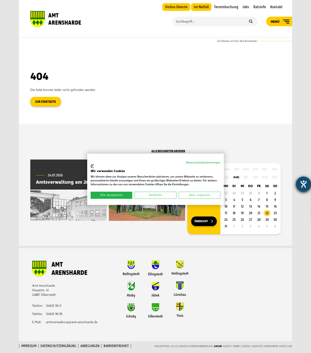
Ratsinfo (259, 7)
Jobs (245, 7)
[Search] (251, 22)
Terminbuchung (226, 7)
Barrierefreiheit (116, 346)
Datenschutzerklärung (58, 346)
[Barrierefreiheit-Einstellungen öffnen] (303, 184)
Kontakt (276, 7)
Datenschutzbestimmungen (203, 163)
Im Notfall (201, 7)
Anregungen (89, 346)
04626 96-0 (53, 306)
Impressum (28, 346)
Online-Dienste (176, 7)
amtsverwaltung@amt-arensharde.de (71, 322)
